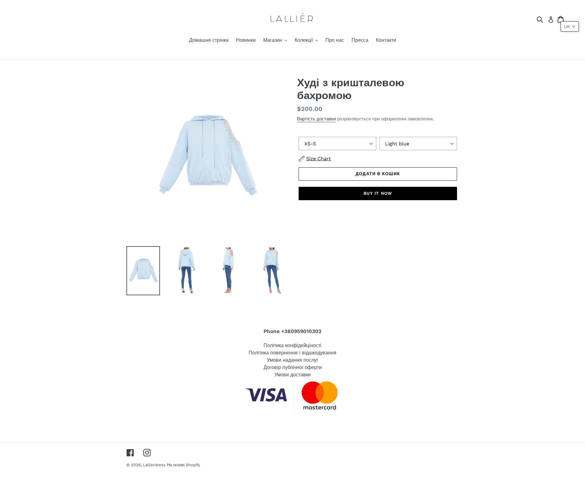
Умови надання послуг (292, 360)
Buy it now (377, 193)
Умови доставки (293, 375)
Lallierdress (154, 465)
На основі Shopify (183, 465)
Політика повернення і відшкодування (292, 353)
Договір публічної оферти (293, 367)
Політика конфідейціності (292, 345)
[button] (570, 26)
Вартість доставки (316, 119)
